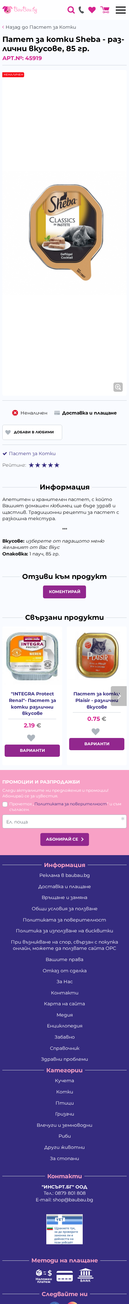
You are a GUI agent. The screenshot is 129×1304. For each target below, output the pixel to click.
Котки (64, 1092)
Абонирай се (62, 839)
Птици (65, 1103)
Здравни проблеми (64, 1059)
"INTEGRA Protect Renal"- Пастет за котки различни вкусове (32, 703)
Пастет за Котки (32, 453)
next (119, 696)
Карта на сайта (64, 1004)
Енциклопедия (64, 1026)
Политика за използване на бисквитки (64, 931)
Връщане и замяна (64, 897)
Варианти (32, 750)
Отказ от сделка (65, 971)
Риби (65, 1136)
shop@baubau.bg (73, 1200)
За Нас (65, 982)
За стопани (64, 1158)
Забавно (65, 1037)
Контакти (64, 993)
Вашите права (64, 959)
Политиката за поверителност (70, 803)
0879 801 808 (70, 1193)
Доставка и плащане (64, 886)
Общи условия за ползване (65, 909)
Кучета (64, 1081)
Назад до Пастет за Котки (41, 27)
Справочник (64, 1048)
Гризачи (64, 1114)
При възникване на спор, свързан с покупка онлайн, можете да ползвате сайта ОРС (64, 945)
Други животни (64, 1147)
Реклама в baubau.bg (64, 875)
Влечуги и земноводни (64, 1125)
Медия (65, 1015)
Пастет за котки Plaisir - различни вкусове (96, 700)
